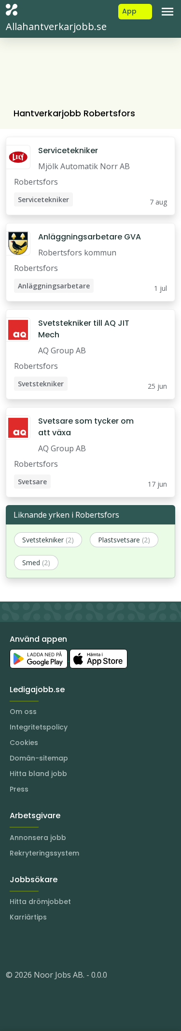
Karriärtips (28, 917)
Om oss (23, 711)
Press (19, 789)
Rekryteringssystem (44, 853)
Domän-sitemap (39, 758)
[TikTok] (71, 945)
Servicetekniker (68, 150)
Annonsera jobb (38, 837)
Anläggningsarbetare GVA (89, 236)
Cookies (24, 742)
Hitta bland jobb (38, 773)
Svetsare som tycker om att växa (86, 426)
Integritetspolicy (39, 727)
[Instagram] (13, 945)
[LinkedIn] (33, 945)
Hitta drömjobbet (40, 901)
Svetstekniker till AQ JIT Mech (83, 328)
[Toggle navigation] (167, 11)
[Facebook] (52, 945)
